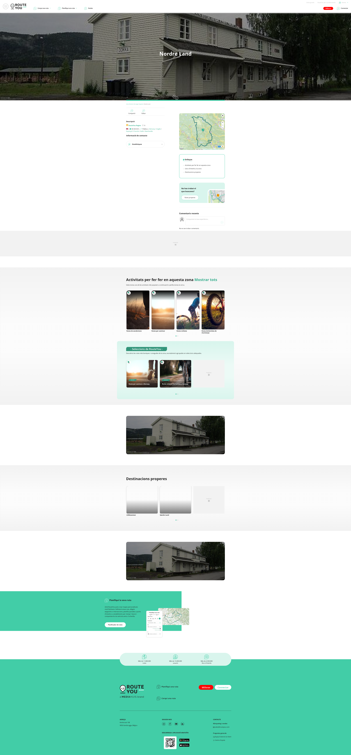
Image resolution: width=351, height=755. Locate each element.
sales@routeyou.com (222, 727)
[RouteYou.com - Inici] (18, 6)
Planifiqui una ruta (170, 686)
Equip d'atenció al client (223, 737)
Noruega (136, 104)
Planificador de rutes (115, 625)
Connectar (223, 687)
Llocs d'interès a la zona (193, 169)
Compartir (131, 113)
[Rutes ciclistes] (188, 310)
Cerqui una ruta (169, 698)
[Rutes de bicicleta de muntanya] (213, 310)
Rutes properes (190, 198)
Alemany (152, 129)
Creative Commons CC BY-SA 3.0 (15, 99)
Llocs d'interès (129, 104)
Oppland (141, 104)
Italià (142, 131)
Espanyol (129, 131)
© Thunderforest (206, 149)
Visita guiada (310, 2)
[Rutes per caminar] (163, 310)
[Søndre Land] (175, 499)
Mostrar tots (205, 279)
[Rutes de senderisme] (138, 310)
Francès (136, 131)
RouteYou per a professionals (327, 2)
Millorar (328, 8)
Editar (144, 113)
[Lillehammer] (142, 499)
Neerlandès (149, 131)
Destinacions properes (193, 172)
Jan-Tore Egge (6, 97)
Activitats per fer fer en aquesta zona (197, 165)
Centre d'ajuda (220, 740)
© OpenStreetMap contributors (217, 149)
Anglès (158, 129)
